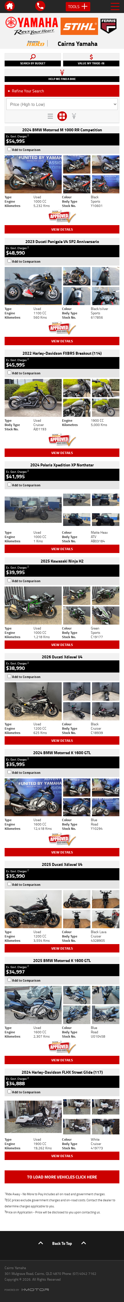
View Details (62, 229)
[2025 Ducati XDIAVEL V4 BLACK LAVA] (62, 909)
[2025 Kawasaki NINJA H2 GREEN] (62, 605)
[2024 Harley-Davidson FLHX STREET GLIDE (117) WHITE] (62, 1117)
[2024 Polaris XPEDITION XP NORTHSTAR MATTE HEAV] (62, 510)
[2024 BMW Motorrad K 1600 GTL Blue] (62, 797)
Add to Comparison (26, 149)
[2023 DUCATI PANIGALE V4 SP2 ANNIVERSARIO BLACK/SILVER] (62, 286)
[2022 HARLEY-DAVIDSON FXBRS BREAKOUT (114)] (62, 398)
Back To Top (62, 1243)
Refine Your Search (25, 91)
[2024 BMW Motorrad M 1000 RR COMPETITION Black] (62, 174)
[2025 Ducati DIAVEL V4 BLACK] (62, 701)
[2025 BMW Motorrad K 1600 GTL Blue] (62, 1005)
